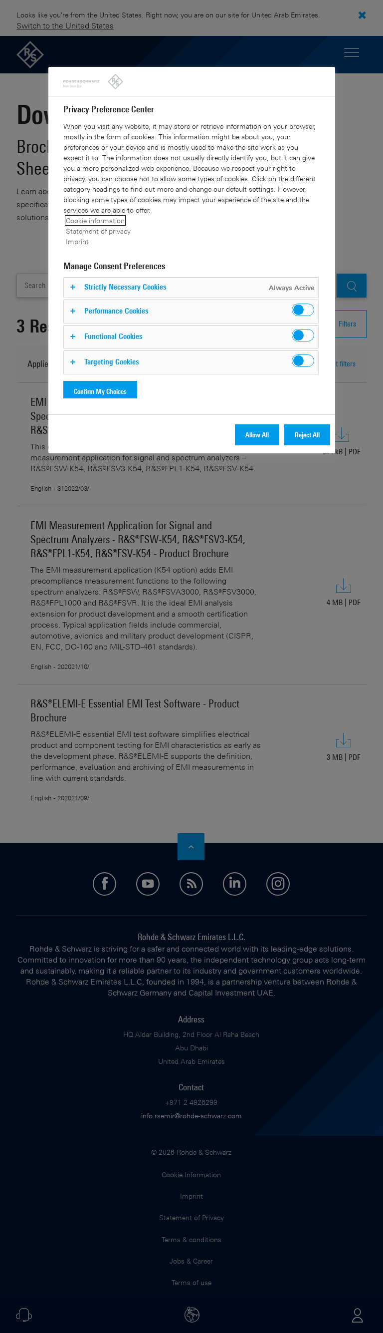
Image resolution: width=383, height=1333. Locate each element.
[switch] (303, 310)
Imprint (77, 241)
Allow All (257, 434)
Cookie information (95, 220)
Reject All (307, 434)
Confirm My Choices (100, 391)
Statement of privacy (98, 231)
